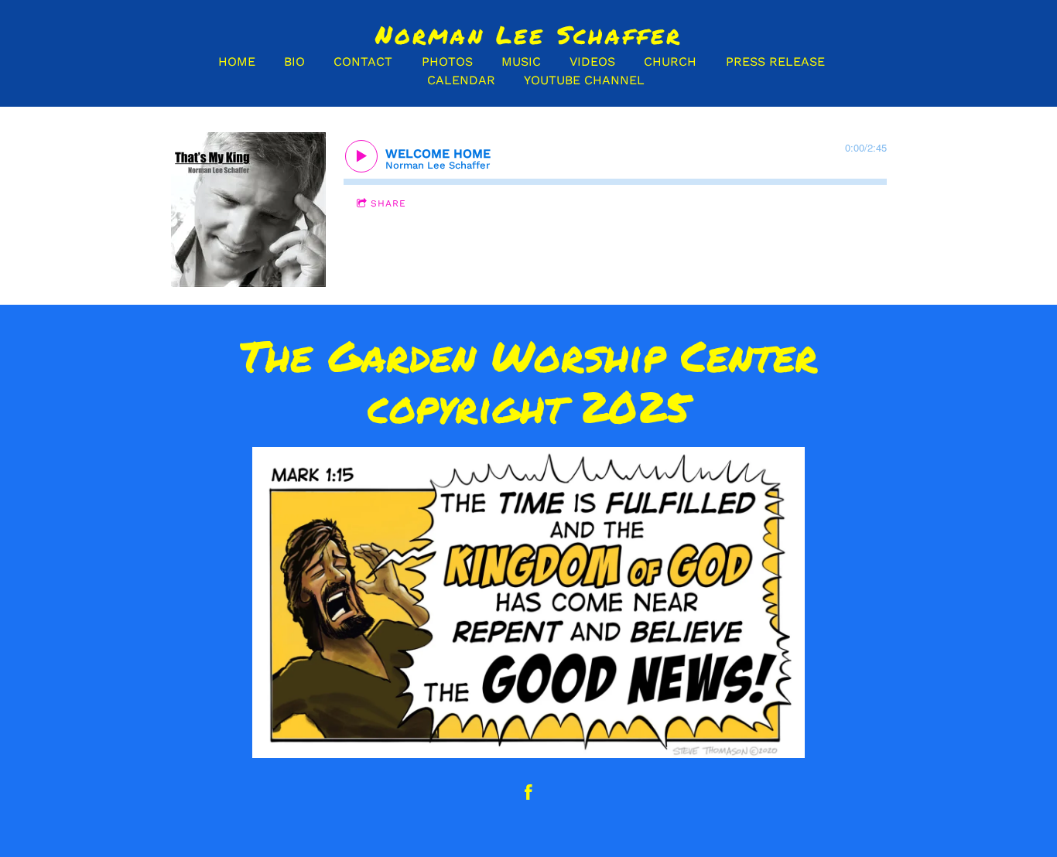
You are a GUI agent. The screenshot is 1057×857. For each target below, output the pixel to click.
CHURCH (670, 61)
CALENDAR (461, 80)
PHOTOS (447, 61)
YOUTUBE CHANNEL (584, 80)
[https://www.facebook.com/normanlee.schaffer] (528, 792)
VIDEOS (592, 61)
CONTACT (363, 61)
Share (388, 203)
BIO (294, 61)
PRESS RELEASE (775, 61)
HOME (236, 61)
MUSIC (521, 61)
